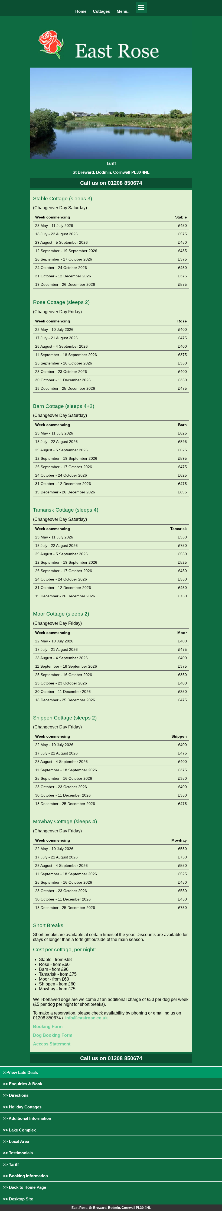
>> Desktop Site (18, 1199)
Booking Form (48, 1026)
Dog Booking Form (52, 1035)
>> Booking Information (25, 1176)
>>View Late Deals (20, 1072)
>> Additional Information (27, 1118)
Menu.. (123, 11)
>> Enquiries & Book (22, 1084)
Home (80, 11)
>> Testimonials (18, 1152)
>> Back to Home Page (24, 1187)
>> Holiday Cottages (22, 1107)
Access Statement (51, 1044)
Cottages (101, 11)
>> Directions (15, 1095)
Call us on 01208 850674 (111, 183)
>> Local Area (16, 1141)
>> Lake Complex (19, 1130)
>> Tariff (11, 1164)
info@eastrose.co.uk (86, 1018)
